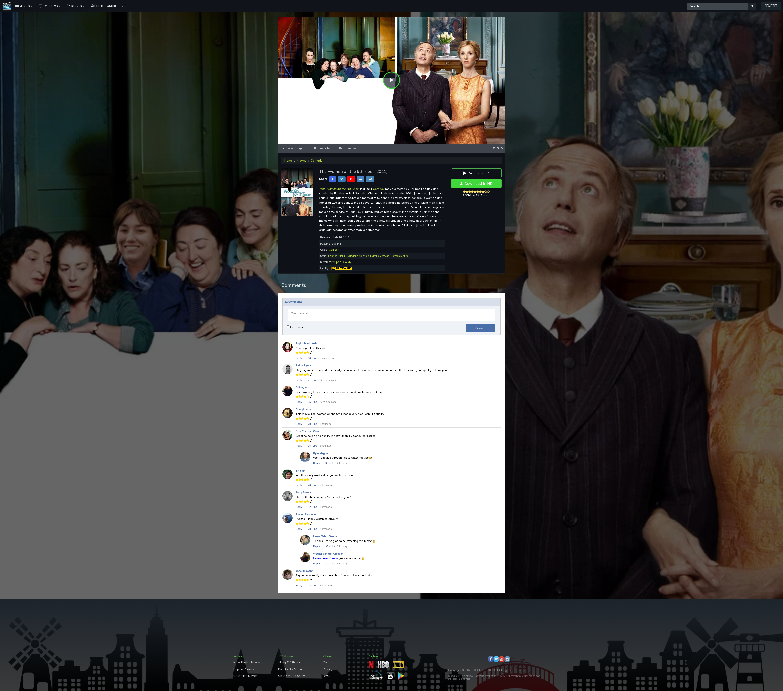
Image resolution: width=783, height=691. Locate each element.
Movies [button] (25, 6)
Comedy (316, 160)
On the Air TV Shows (292, 676)
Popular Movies (243, 669)
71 (309, 380)
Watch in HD (477, 173)
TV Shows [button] (50, 6)
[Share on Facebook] (332, 179)
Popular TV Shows (290, 669)
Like (315, 358)
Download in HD (478, 183)
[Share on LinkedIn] (360, 179)
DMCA (327, 676)
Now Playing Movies (246, 662)
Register (771, 6)
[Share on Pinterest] (351, 179)
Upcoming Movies (245, 676)
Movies (301, 160)
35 (309, 402)
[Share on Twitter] (342, 179)
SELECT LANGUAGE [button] (107, 6)
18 (309, 358)
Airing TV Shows (289, 662)
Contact (328, 662)
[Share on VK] (370, 179)
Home (288, 160)
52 (309, 507)
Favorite (323, 148)
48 (309, 485)
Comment (480, 328)
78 (309, 424)
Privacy (328, 669)
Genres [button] (76, 6)
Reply (299, 358)
